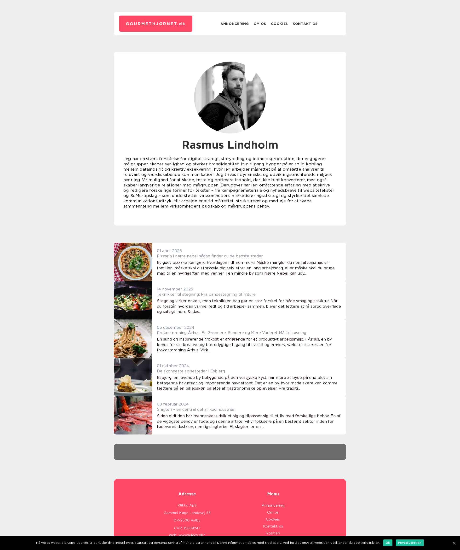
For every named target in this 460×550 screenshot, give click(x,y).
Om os (260, 24)
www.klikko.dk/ (191, 535)
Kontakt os (305, 24)
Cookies (279, 24)
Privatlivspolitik (409, 542)
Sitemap (273, 533)
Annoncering (234, 24)
